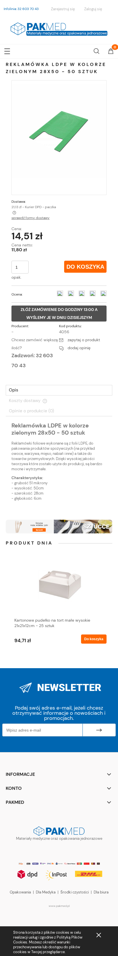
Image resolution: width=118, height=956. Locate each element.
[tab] (59, 390)
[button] (7, 50)
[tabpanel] (59, 466)
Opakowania (20, 892)
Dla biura (101, 892)
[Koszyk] (111, 51)
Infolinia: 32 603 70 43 (21, 9)
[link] (59, 526)
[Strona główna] (59, 28)
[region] (59, 526)
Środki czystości (74, 892)
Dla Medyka (46, 892)
